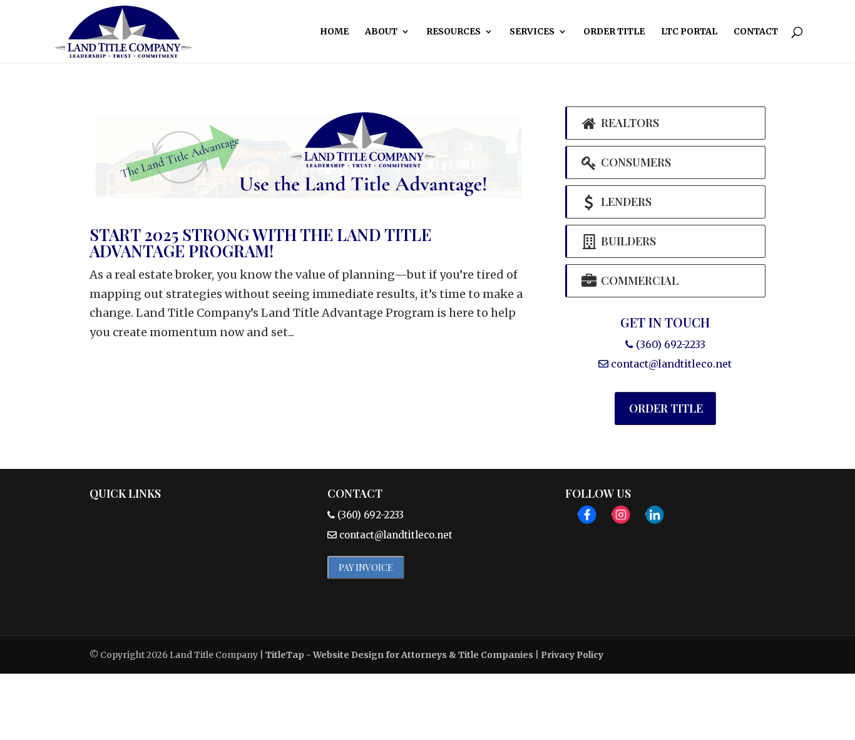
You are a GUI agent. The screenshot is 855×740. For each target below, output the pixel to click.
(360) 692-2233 (669, 344)
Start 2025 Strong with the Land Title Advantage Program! (260, 243)
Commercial (638, 280)
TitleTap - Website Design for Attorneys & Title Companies (399, 654)
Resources (453, 32)
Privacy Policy (572, 654)
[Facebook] (587, 518)
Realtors (628, 122)
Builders (627, 241)
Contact (756, 32)
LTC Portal (689, 32)
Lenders (625, 201)
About (381, 32)
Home (334, 32)
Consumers (634, 162)
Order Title (614, 32)
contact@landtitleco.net (671, 363)
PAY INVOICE (366, 567)
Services (532, 32)
